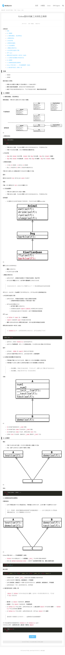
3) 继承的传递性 (11, 43)
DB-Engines (56, 5)
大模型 (43, 5)
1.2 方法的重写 (11, 45)
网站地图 (43, 650)
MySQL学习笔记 (6, 5)
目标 (8, 31)
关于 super (9, 52)
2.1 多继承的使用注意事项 (14, 62)
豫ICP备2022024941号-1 (35, 650)
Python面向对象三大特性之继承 (32, 16)
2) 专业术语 (10, 40)
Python (19, 10)
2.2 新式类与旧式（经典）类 (14, 67)
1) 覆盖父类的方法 (11, 48)
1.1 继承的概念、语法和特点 (14, 35)
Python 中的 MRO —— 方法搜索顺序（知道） (19, 65)
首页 (36, 5)
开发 (15, 10)
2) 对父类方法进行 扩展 (13, 50)
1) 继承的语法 (10, 38)
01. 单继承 (9, 33)
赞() (33, 636)
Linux (49, 5)
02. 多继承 (9, 60)
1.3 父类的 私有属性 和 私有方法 (15, 57)
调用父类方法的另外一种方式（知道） (17, 55)
